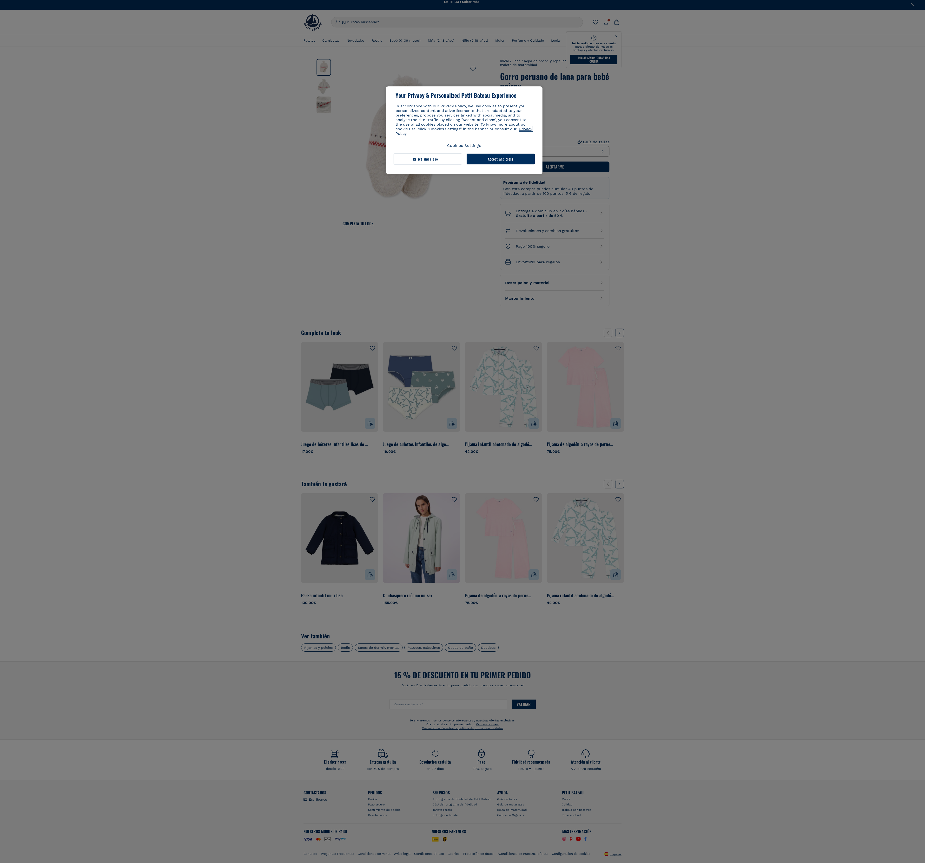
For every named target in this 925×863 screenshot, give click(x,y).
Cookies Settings (464, 145)
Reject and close (425, 159)
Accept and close (501, 159)
